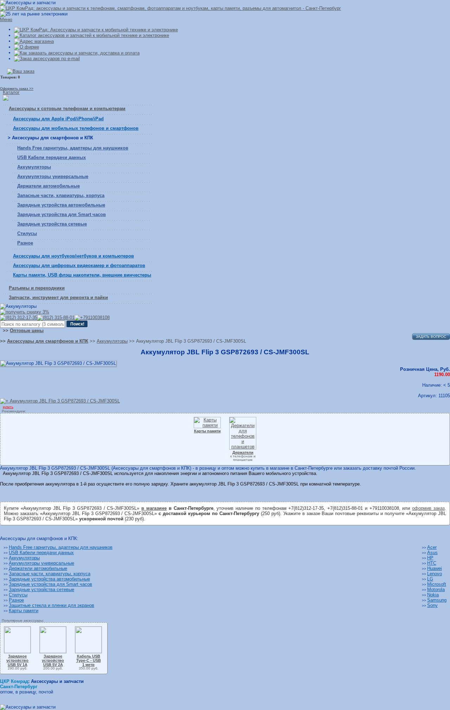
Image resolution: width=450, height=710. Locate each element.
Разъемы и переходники (37, 288)
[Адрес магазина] (34, 41)
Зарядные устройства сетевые (52, 224)
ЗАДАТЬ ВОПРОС (431, 336)
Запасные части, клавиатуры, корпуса (60, 195)
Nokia (433, 594)
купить (8, 407)
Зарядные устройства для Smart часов (61, 214)
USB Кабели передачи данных (51, 157)
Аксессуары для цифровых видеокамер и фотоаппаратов (79, 265)
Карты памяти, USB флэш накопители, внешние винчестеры (82, 275)
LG (430, 579)
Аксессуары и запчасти (57, 681)
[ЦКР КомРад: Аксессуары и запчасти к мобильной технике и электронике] (170, 8)
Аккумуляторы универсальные (52, 176)
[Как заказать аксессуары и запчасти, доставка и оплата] (77, 52)
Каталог (11, 92)
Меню (6, 19)
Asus (432, 552)
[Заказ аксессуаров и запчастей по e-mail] (47, 58)
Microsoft (436, 584)
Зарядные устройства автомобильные (61, 205)
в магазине (154, 508)
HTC (431, 563)
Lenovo (434, 573)
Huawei (434, 568)
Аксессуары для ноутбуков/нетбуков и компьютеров (73, 256)
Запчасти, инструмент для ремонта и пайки (58, 297)
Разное (25, 243)
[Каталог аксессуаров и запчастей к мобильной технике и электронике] (91, 35)
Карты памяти (23, 610)
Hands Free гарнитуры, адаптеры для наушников (72, 148)
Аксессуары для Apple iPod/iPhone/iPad (58, 118)
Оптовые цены (27, 330)
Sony (432, 605)
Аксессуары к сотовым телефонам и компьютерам (67, 108)
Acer (432, 547)
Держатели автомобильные (48, 186)
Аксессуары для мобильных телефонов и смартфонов (76, 128)
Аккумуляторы (34, 167)
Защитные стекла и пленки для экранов (51, 605)
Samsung (436, 600)
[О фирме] (26, 47)
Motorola (436, 589)
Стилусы (27, 233)
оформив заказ (428, 508)
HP (430, 557)
